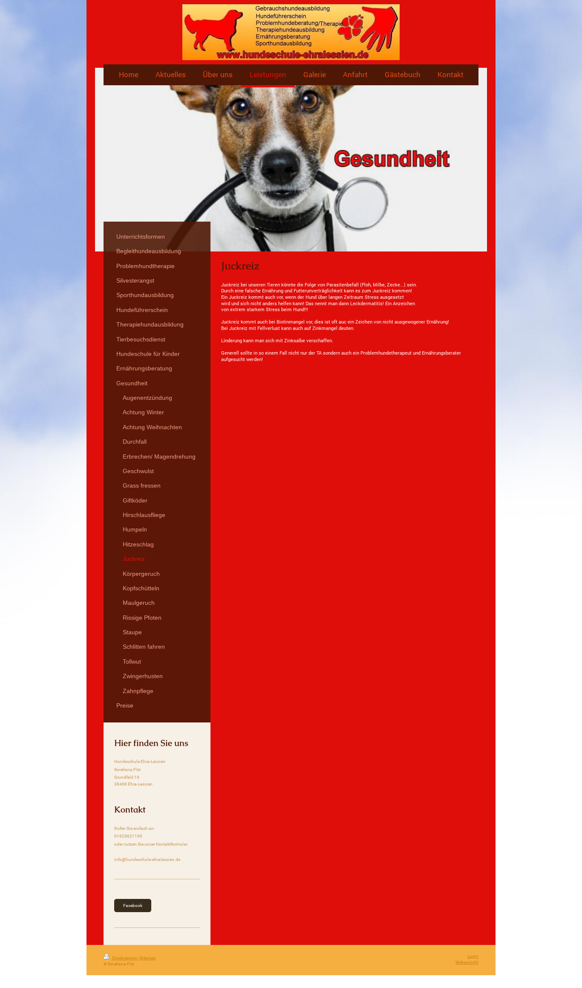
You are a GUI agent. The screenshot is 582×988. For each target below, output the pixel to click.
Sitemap (148, 958)
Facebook (132, 905)
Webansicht (466, 962)
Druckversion (124, 958)
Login (472, 956)
